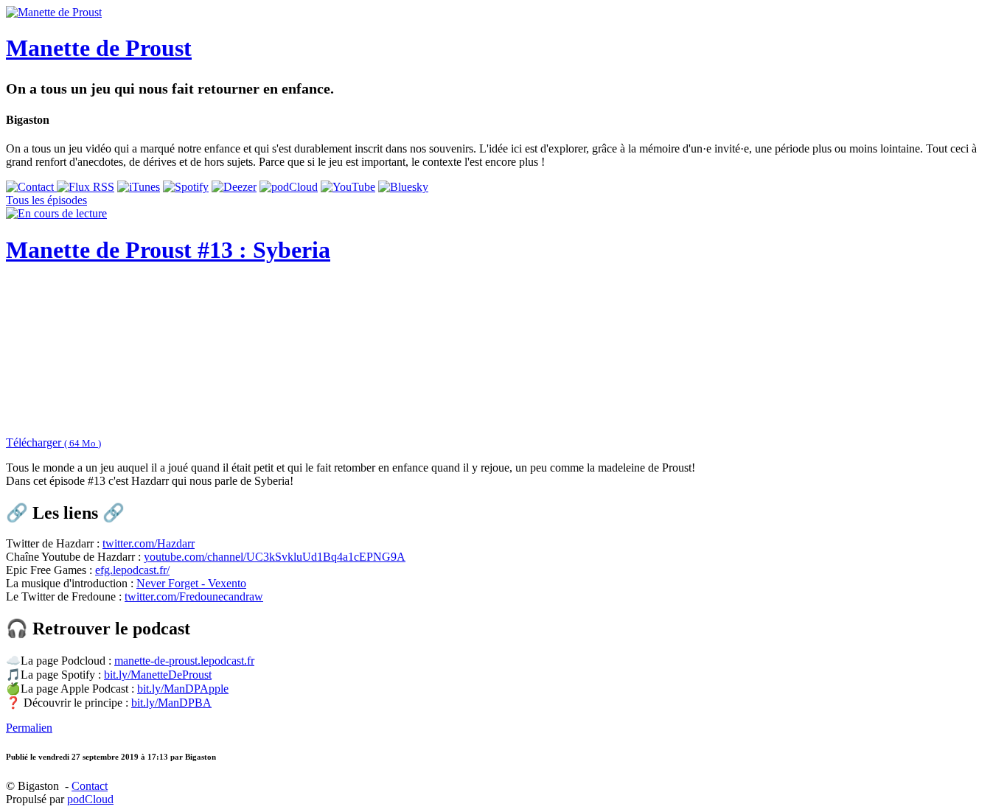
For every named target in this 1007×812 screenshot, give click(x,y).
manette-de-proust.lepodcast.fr (184, 660)
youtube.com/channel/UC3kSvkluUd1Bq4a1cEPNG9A (274, 556)
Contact (90, 786)
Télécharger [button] (53, 442)
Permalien (29, 727)
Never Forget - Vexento (191, 583)
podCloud (90, 799)
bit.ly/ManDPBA (171, 702)
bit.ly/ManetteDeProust (158, 674)
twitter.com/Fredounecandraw (194, 596)
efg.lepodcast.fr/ (132, 570)
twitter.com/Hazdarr (148, 543)
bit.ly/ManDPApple (183, 688)
